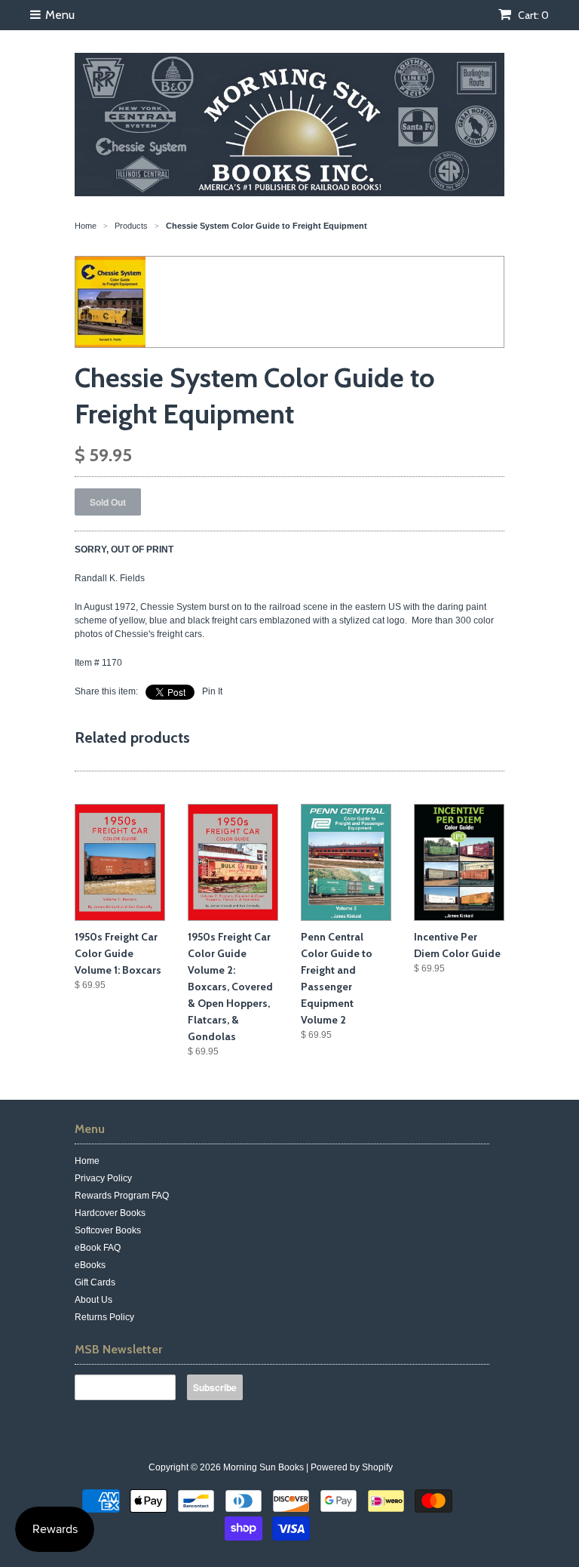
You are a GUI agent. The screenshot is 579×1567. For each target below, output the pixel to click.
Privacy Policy (103, 1178)
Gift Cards (95, 1282)
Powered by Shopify (352, 1467)
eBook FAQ (98, 1247)
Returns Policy (104, 1317)
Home (87, 1161)
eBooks (90, 1265)
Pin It (212, 691)
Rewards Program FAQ (122, 1195)
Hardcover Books (110, 1213)
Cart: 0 (532, 15)
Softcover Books (108, 1230)
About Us (93, 1300)
